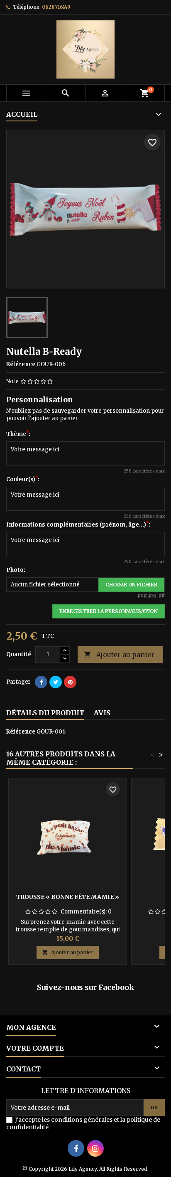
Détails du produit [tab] (45, 713)
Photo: (15, 570)
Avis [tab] (102, 713)
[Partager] (41, 682)
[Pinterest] (70, 682)
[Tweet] (55, 682)
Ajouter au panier (119, 654)
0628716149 (56, 7)
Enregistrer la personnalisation (108, 611)
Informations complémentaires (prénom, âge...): (78, 524)
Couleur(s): (22, 479)
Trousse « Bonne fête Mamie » (67, 897)
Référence (20, 364)
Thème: (18, 434)
